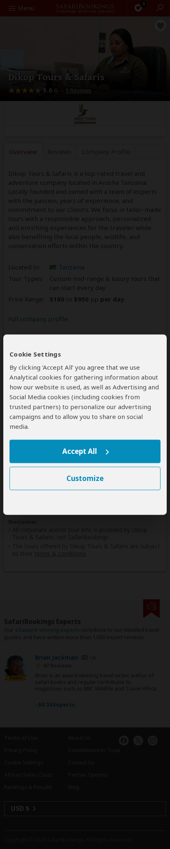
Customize (85, 478)
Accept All (79, 451)
